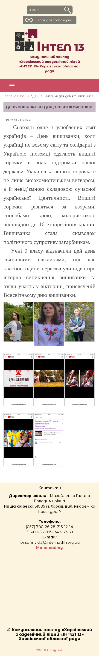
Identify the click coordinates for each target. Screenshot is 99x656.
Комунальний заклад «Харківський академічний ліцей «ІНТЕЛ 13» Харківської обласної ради (49, 64)
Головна (9, 96)
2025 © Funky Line (49, 650)
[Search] (68, 10)
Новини (24, 96)
